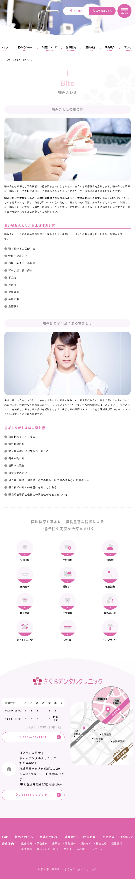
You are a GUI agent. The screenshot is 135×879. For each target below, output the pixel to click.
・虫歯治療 (25, 843)
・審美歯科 (69, 843)
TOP (5, 836)
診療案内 (71, 48)
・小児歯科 (25, 849)
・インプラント (96, 849)
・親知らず (84, 843)
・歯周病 (55, 843)
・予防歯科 (41, 843)
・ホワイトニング (61, 849)
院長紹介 (90, 48)
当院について (49, 48)
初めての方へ (25, 48)
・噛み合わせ (42, 849)
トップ (7, 60)
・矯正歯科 (115, 843)
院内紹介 (110, 48)
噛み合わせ (27, 60)
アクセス (108, 836)
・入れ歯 (79, 849)
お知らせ (127, 836)
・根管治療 (100, 843)
